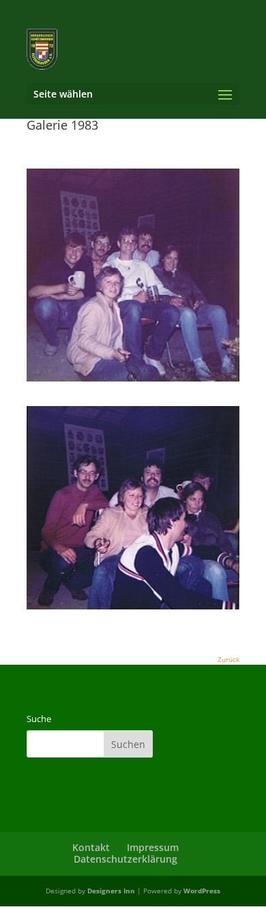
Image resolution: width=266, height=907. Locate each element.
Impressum (153, 847)
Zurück (228, 659)
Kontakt (91, 847)
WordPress (201, 890)
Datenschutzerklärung (125, 858)
